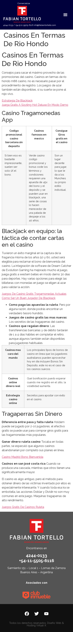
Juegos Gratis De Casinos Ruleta (23, 507)
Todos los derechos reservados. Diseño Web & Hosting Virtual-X (36, 624)
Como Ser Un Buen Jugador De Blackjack (28, 298)
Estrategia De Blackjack (17, 100)
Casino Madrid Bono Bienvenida (22, 457)
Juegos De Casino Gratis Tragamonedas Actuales (34, 293)
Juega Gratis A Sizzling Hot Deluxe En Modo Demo (35, 105)
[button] (65, 15)
